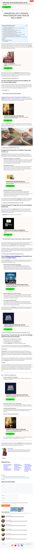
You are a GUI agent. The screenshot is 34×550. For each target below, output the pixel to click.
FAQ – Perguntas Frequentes (7, 40)
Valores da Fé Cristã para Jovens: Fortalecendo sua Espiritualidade (16, 530)
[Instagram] (2, 458)
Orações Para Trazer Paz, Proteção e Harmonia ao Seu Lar (12, 30)
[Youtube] (3, 458)
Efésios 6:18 (5, 214)
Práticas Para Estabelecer (13, 256)
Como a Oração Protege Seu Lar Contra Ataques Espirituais (12, 32)
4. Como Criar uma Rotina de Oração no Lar (10, 33)
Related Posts (6, 41)
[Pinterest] (4, 458)
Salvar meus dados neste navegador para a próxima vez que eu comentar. (15, 502)
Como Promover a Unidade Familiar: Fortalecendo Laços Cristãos (16, 534)
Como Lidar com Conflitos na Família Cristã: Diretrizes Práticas (16, 525)
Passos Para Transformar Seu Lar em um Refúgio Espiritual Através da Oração (15, 36)
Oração (3, 39)
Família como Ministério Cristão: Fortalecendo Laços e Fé (15, 516)
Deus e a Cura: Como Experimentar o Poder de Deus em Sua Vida (14, 476)
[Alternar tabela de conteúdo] (26, 25)
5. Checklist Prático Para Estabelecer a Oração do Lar (11, 35)
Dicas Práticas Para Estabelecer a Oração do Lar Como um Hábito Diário (14, 34)
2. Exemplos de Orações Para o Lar (8, 29)
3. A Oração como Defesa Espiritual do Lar (9, 31)
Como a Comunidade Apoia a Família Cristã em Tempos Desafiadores (17, 521)
